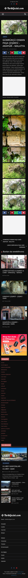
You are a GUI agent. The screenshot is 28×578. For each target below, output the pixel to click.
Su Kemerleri (4, 435)
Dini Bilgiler (4, 381)
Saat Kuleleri (4, 426)
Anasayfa (3, 524)
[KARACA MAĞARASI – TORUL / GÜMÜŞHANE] (5, 484)
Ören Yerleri (4, 421)
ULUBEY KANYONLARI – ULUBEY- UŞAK (12, 467)
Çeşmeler (5, 36)
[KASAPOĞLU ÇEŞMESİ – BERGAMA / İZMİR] (14, 307)
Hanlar (2, 391)
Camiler (3, 372)
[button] (14, 107)
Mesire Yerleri (4, 414)
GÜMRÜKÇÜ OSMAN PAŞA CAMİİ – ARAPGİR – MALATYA (12, 240)
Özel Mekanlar (4, 424)
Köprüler (3, 407)
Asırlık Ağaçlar (4, 365)
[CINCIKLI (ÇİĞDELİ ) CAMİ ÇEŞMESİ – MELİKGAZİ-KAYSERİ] (5, 500)
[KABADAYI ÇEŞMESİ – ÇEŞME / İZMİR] (14, 281)
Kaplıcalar (3, 398)
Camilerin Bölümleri (6, 374)
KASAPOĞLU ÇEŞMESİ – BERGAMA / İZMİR (10, 323)
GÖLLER (3, 386)
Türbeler (3, 438)
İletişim (3, 533)
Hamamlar (3, 388)
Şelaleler (3, 433)
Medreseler (4, 412)
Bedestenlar (4, 369)
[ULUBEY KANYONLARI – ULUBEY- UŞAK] (14, 454)
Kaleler (3, 395)
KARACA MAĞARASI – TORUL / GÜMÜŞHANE (18, 483)
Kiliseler (3, 405)
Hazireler (3, 393)
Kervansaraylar (4, 402)
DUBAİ (2, 384)
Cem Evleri (3, 376)
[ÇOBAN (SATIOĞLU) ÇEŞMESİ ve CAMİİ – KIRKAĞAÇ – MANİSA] (14, 256)
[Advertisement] (14, 86)
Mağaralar (3, 409)
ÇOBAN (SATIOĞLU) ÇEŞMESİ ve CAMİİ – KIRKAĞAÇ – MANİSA (13, 272)
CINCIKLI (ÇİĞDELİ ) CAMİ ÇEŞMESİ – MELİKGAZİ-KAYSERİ (17, 499)
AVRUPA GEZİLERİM (5, 367)
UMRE (2, 440)
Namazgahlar (4, 419)
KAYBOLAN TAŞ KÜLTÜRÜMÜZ (8, 400)
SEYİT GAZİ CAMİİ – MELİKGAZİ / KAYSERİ (17, 491)
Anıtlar (2, 362)
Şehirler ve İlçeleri (5, 428)
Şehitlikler (3, 431)
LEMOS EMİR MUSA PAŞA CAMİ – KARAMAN (16, 246)
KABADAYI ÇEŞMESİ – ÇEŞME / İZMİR (13, 297)
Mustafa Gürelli (13, 49)
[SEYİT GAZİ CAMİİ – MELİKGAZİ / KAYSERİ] (5, 492)
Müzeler (3, 416)
